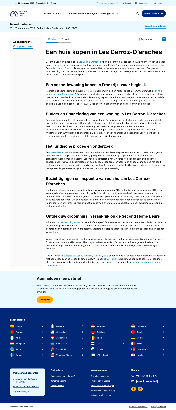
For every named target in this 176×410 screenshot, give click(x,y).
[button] (142, 3)
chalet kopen (110, 259)
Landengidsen (107, 13)
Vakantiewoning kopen (101, 395)
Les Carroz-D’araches (89, 62)
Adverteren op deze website (26, 386)
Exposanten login (21, 391)
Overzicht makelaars (100, 376)
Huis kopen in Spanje (100, 381)
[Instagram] (140, 389)
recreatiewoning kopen (68, 222)
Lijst (54, 39)
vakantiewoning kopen (62, 152)
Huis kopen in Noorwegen (102, 385)
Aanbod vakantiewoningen (83, 13)
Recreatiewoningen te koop (103, 390)
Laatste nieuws (57, 385)
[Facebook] (133, 389)
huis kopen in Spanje (71, 255)
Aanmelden (44, 300)
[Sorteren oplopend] (164, 39)
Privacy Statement (158, 407)
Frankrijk (88, 255)
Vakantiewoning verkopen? (107, 3)
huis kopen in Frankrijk (62, 68)
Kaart (66, 39)
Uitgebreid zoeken (25, 46)
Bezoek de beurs (51, 13)
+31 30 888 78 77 (147, 375)
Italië (105, 255)
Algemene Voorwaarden (138, 407)
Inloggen (160, 3)
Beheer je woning (58, 381)
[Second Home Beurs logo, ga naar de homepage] (19, 13)
